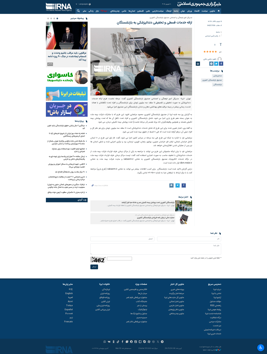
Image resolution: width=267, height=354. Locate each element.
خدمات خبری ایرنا (214, 334)
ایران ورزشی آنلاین (102, 309)
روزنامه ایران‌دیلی (103, 305)
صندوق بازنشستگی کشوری (212, 80)
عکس (124, 11)
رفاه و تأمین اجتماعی (211, 36)
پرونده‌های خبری (177, 289)
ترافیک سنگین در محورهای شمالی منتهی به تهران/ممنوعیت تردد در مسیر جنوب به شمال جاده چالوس (66, 186)
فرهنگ (168, 11)
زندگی (90, 11)
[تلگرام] (162, 342)
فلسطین (140, 11)
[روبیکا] (153, 342)
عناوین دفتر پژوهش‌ (176, 309)
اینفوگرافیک (142, 309)
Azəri (70, 301)
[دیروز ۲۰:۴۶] (67, 35)
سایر (84, 11)
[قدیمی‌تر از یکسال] (183, 205)
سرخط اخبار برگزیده (176, 293)
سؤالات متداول (215, 301)
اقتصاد (196, 11)
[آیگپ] (140, 342)
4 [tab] (48, 18)
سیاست (205, 11)
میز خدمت (217, 325)
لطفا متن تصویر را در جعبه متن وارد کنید (206, 258)
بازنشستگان (217, 84)
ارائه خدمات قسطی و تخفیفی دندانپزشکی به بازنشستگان (154, 22)
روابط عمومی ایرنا (214, 309)
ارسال (94, 266)
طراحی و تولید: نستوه (209, 350)
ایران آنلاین (105, 301)
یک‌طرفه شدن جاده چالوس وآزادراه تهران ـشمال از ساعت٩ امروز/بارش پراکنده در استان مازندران (66, 142)
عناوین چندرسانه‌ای (176, 313)
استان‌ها (131, 11)
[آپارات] (149, 342)
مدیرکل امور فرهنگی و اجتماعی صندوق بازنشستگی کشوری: (170, 17)
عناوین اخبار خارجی (176, 305)
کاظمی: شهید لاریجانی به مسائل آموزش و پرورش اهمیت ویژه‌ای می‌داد (66, 165)
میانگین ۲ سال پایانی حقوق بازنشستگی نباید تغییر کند (66, 127)
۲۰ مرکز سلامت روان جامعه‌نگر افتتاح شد (70, 172)
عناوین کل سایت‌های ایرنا (174, 297)
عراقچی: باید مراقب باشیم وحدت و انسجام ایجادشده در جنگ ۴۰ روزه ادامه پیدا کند (67, 56)
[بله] (144, 342)
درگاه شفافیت (215, 317)
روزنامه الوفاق (104, 297)
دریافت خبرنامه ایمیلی (212, 329)
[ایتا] (136, 342)
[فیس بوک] (122, 342)
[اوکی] (113, 342)
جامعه (176, 11)
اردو (71, 317)
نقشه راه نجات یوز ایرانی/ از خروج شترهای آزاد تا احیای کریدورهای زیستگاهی (67, 135)
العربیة (70, 297)
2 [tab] (54, 18)
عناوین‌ (212, 11)
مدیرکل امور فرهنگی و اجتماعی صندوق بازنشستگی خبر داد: (154, 215)
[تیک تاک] (118, 342)
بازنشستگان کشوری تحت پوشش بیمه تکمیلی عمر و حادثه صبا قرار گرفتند (148, 202)
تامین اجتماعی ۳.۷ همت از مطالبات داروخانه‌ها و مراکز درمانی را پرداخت (67, 178)
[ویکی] (109, 342)
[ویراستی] (127, 342)
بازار (97, 11)
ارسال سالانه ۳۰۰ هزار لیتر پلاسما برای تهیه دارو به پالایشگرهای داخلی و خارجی (67, 158)
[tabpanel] (67, 44)
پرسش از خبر (142, 305)
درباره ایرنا (217, 289)
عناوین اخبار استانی (176, 301)
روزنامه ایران (105, 293)
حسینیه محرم (142, 317)
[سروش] (131, 342)
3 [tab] (51, 18)
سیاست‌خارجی (158, 11)
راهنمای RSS (215, 305)
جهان (183, 11)
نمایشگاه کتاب (141, 301)
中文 (71, 289)
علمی (148, 11)
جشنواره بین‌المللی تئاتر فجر (136, 321)
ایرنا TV (103, 11)
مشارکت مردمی (215, 321)
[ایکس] (158, 342)
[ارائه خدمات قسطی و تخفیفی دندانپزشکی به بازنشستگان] (141, 61)
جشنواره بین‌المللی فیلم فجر (136, 297)
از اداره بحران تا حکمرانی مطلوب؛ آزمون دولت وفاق (66, 192)
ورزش (189, 11)
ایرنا (199, 4)
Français (68, 321)
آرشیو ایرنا (217, 297)
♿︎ (261, 347)
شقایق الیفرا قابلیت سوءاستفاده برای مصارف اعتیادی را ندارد (68, 150)
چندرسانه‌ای (114, 11)
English (69, 293)
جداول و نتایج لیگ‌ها (138, 313)
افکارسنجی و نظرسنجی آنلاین (135, 289)
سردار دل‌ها (142, 293)
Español (69, 309)
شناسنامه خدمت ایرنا (213, 313)
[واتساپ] (105, 342)
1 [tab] (57, 18)
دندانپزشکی (217, 75)
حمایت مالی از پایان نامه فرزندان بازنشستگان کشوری (155, 217)
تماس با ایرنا (216, 293)
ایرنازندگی (106, 289)
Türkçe (69, 305)
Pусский (69, 313)
